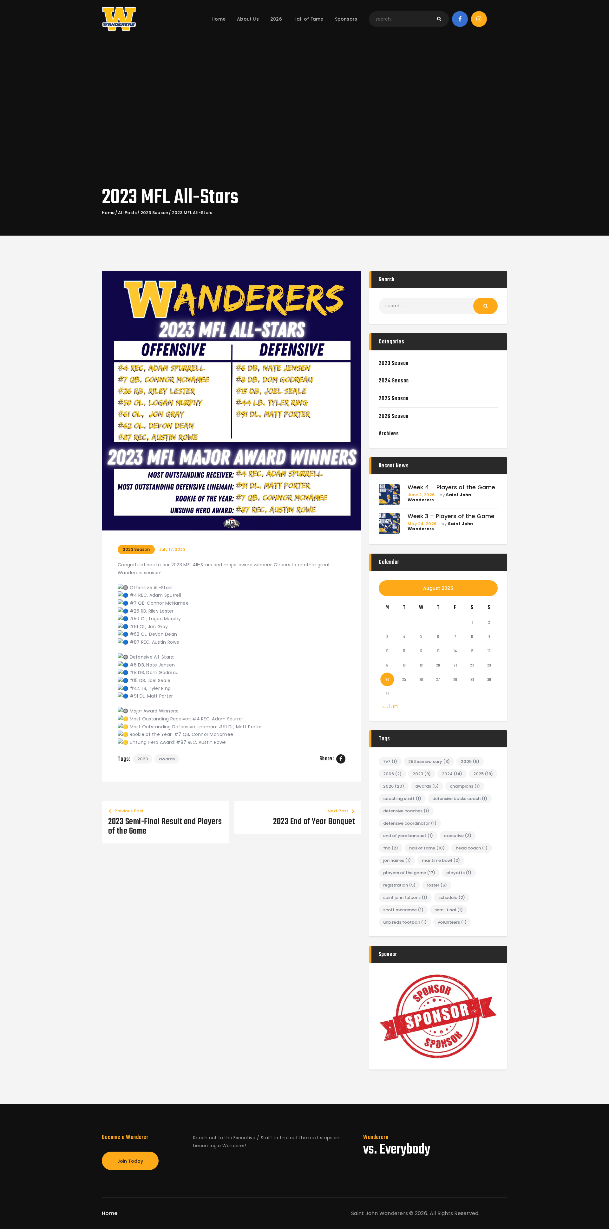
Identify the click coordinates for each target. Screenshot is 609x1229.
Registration (399, 885)
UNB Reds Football (405, 922)
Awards (167, 759)
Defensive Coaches (406, 811)
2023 (142, 759)
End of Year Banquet (408, 836)
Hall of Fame (427, 848)
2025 (483, 774)
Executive (457, 836)
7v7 (390, 761)
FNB (390, 848)
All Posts (127, 213)
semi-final (449, 910)
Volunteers (452, 922)
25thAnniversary (429, 761)
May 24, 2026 (422, 524)
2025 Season (394, 398)
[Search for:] (438, 305)
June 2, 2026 (421, 495)
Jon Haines (397, 860)
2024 (452, 774)
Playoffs (458, 873)
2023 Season (154, 213)
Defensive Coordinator (409, 823)
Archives (389, 434)
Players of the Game (409, 873)
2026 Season (394, 416)
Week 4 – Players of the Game (451, 487)
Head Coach (472, 848)
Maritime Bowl (441, 860)
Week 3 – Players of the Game (451, 516)
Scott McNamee (403, 910)
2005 (470, 761)
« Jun (390, 706)
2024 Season (394, 381)
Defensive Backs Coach (459, 799)
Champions (465, 786)
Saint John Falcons (405, 897)
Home (108, 213)
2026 (393, 786)
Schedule (451, 897)
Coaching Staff (402, 799)
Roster (437, 885)
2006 (392, 774)
